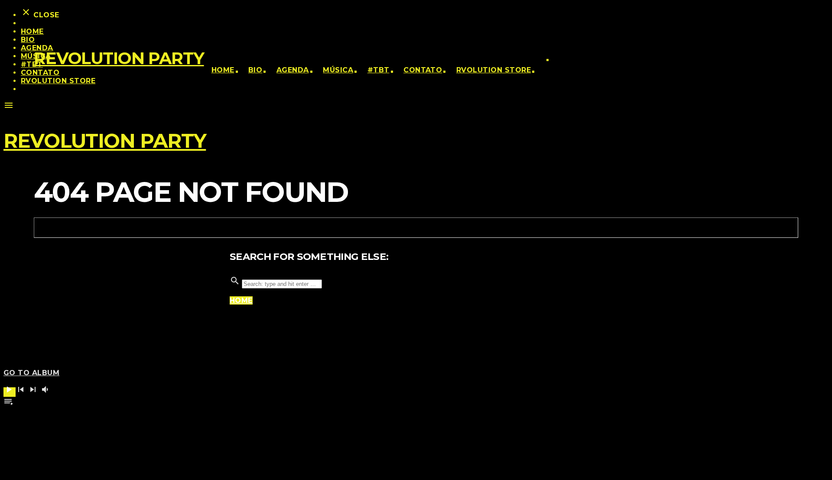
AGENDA (292, 70)
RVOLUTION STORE (493, 70)
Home (222, 70)
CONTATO (422, 70)
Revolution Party (119, 58)
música (338, 70)
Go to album (31, 373)
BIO (255, 70)
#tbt (378, 70)
